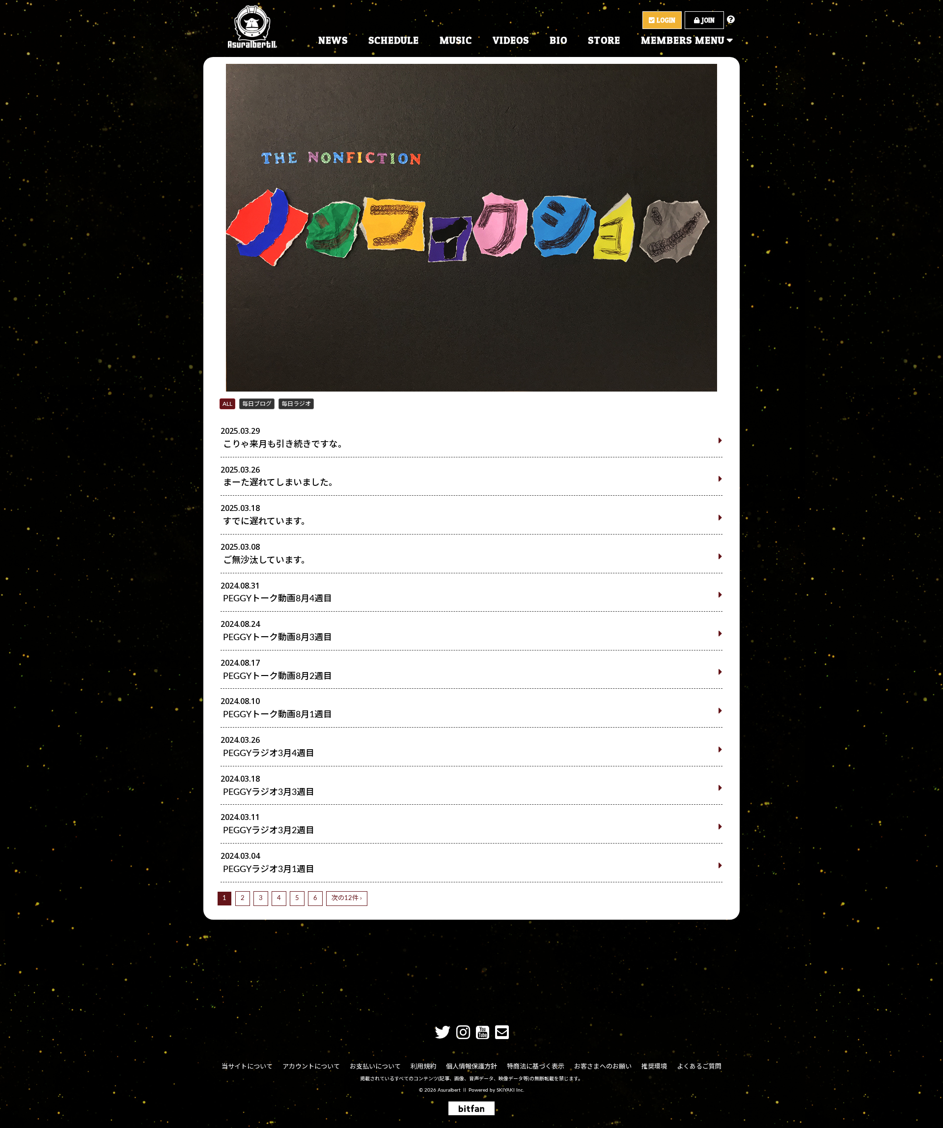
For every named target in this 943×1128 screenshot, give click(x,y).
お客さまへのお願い (603, 1067)
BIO (558, 40)
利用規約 (423, 1067)
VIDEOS (511, 40)
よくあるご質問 (699, 1067)
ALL (227, 404)
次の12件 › (347, 898)
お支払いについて (375, 1067)
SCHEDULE (393, 40)
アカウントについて (311, 1067)
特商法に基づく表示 (535, 1067)
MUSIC (456, 40)
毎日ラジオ (296, 404)
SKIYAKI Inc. (510, 1090)
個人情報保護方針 (471, 1067)
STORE (604, 40)
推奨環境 (654, 1067)
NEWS (333, 40)
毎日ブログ (257, 404)
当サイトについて (247, 1067)
